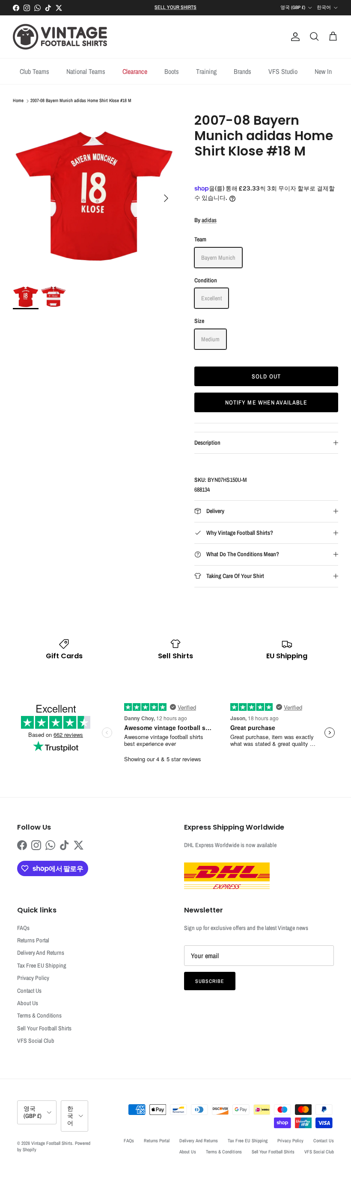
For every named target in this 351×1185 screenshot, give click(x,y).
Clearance (134, 71)
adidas (209, 220)
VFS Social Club (35, 1040)
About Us (27, 1003)
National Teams (85, 71)
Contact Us (29, 990)
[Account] (293, 37)
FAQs (23, 928)
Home (18, 101)
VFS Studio (282, 71)
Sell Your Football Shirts (44, 1028)
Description (207, 442)
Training (206, 71)
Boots (171, 71)
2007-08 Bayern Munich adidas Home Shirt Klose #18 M (80, 101)
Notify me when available (266, 402)
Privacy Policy (33, 978)
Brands (242, 71)
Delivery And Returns (40, 952)
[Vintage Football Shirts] (60, 37)
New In (323, 71)
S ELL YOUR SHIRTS (175, 7)
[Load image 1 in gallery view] (94, 194)
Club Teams (34, 71)
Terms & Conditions (39, 1015)
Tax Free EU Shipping (41, 965)
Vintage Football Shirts (51, 1143)
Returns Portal (33, 940)
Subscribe (209, 981)
